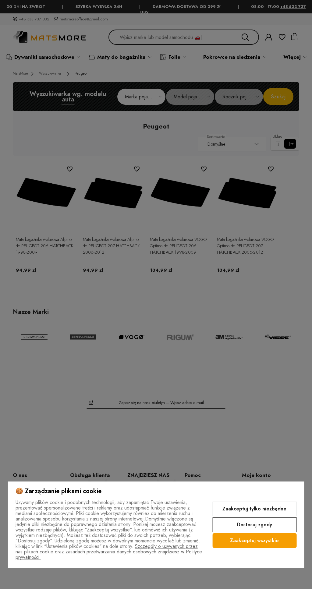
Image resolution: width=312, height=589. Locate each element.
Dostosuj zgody (254, 524)
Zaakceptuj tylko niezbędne (254, 508)
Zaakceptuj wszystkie (254, 540)
